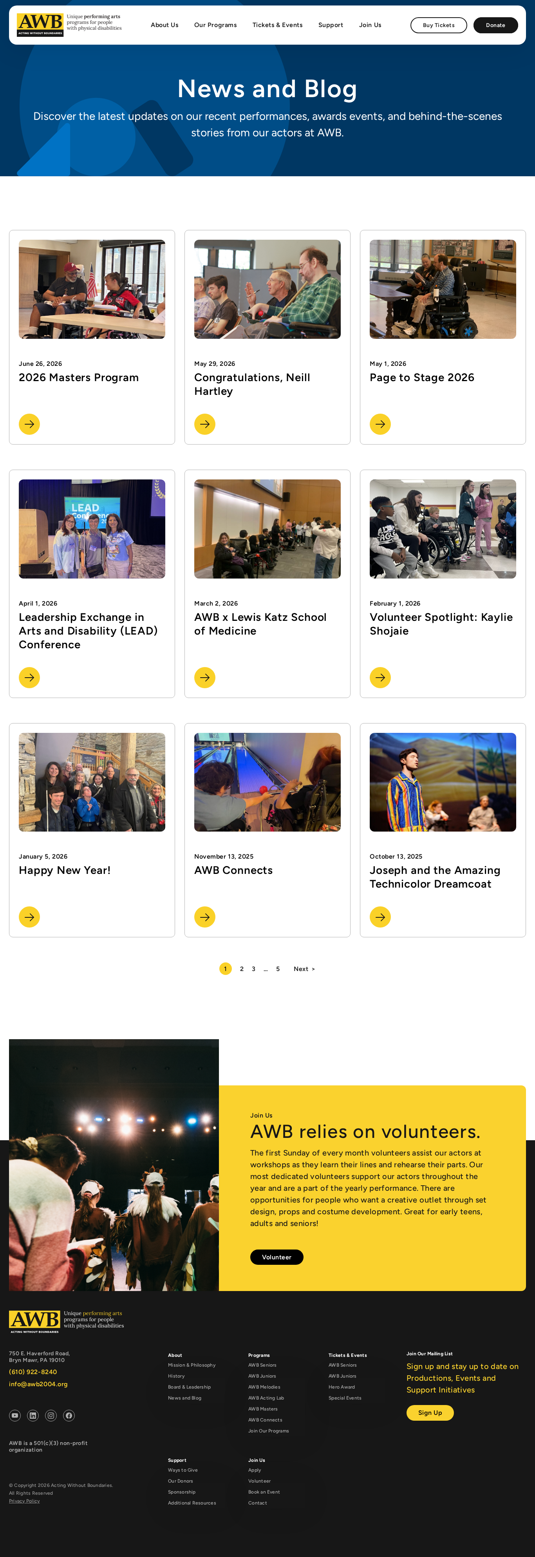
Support (330, 25)
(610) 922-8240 (33, 1372)
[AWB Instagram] (51, 1417)
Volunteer (277, 1257)
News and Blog (184, 1398)
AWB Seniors (262, 1365)
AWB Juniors (262, 1376)
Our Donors (180, 1481)
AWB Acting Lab (266, 1398)
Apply (254, 1470)
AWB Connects (265, 1420)
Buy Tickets (439, 25)
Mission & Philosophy (191, 1365)
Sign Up (430, 1412)
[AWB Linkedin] (33, 1417)
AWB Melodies (264, 1387)
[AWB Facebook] (69, 1417)
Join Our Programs (268, 1431)
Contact (257, 1503)
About (175, 1355)
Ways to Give (183, 1470)
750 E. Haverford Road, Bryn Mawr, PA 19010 (39, 1357)
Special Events (345, 1398)
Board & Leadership (189, 1387)
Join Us (370, 25)
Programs (259, 1355)
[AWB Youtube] (15, 1417)
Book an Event (264, 1492)
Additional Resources (192, 1503)
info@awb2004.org (38, 1384)
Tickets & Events (278, 25)
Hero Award (342, 1387)
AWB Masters (263, 1409)
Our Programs (215, 25)
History (176, 1376)
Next (301, 969)
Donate (496, 25)
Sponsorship (182, 1492)
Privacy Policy (24, 1501)
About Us (164, 25)
